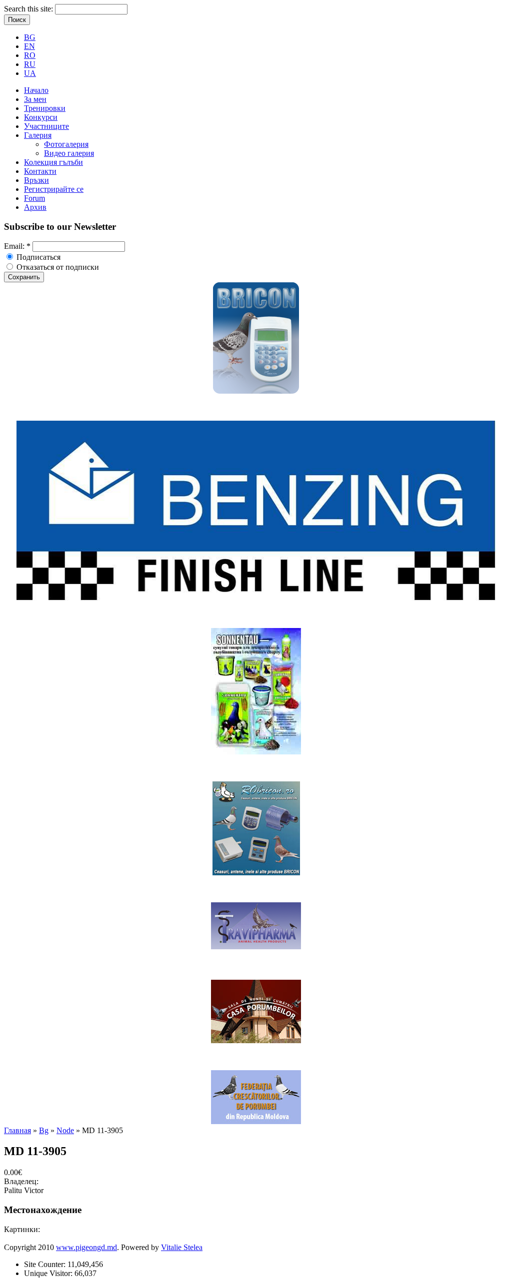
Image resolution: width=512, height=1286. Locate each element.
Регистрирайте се (54, 189)
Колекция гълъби (53, 162)
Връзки (36, 180)
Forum (34, 198)
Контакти (40, 171)
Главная (17, 1130)
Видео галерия (69, 153)
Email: (17, 246)
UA (30, 73)
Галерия (38, 135)
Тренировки (45, 108)
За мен (35, 99)
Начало (36, 90)
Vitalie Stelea (181, 1247)
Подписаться (37, 257)
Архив (35, 207)
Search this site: (29, 8)
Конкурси (41, 117)
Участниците (46, 126)
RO (30, 55)
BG (30, 37)
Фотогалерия (66, 144)
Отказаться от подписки (56, 267)
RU (30, 64)
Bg (43, 1130)
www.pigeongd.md (86, 1247)
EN (29, 46)
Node (65, 1130)
